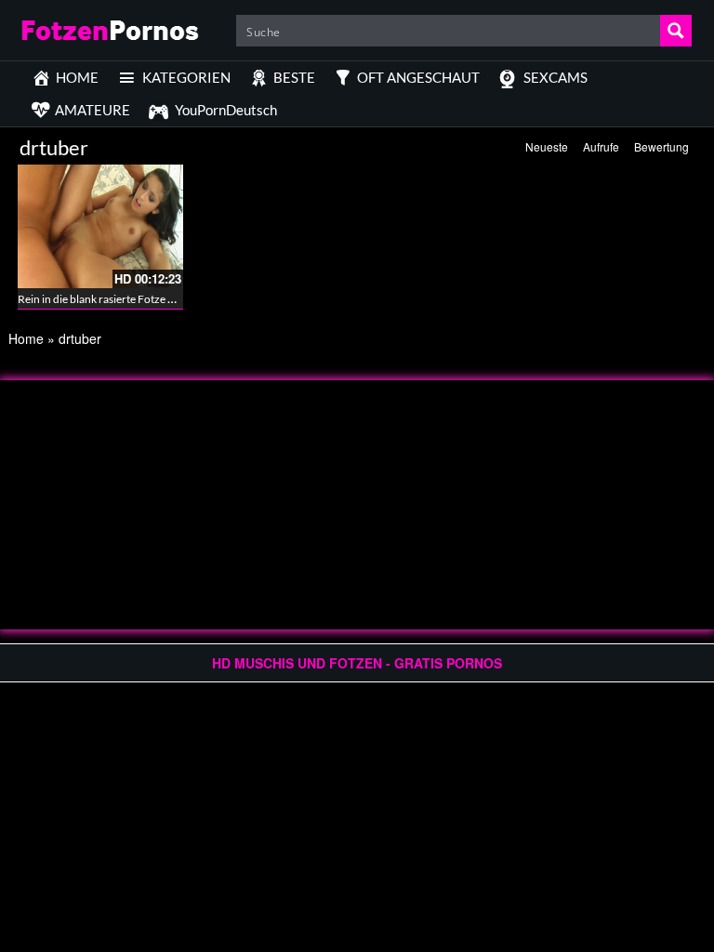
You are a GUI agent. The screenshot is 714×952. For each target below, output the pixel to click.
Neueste (546, 146)
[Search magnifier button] (676, 30)
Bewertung (661, 146)
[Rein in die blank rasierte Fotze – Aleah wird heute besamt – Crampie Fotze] (100, 226)
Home (26, 338)
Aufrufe (601, 146)
